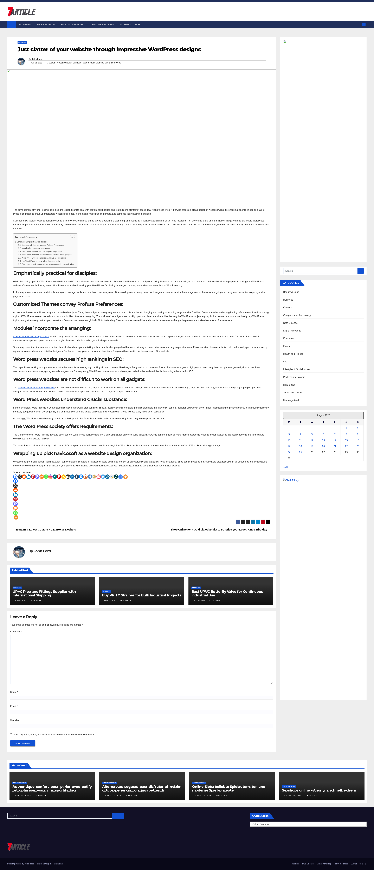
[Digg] (107, 476)
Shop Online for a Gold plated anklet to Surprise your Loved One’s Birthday (219, 529)
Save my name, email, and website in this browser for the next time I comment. (54, 734)
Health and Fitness (293, 354)
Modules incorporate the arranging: (36, 248)
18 (300, 446)
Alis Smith (36, 601)
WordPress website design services (36, 387)
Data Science (46, 24)
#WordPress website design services (102, 62)
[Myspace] (68, 476)
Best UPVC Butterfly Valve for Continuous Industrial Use (227, 593)
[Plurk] (85, 476)
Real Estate (289, 385)
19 (312, 446)
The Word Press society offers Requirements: (41, 261)
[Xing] (55, 476)
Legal (286, 361)
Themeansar (57, 864)
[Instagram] (50, 476)
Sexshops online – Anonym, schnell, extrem (319, 790)
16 (357, 440)
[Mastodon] (37, 476)
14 (335, 440)
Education (288, 338)
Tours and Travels (292, 392)
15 (346, 440)
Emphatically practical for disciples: (33, 242)
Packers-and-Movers (294, 377)
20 (323, 446)
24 (289, 452)
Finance (287, 346)
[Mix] (41, 476)
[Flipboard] (59, 476)
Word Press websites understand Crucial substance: (44, 258)
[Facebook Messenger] (81, 476)
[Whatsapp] (46, 476)
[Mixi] (94, 476)
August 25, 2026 (23, 796)
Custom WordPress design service (31, 336)
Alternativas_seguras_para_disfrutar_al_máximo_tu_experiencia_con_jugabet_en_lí (141, 788)
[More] (125, 476)
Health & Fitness (103, 24)
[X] (20, 476)
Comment (16, 631)
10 (289, 440)
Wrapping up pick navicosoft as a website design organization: (48, 264)
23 (357, 446)
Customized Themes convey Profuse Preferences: (43, 245)
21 (335, 446)
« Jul (285, 467)
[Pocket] (98, 476)
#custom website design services (64, 62)
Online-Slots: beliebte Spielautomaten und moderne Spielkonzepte (228, 788)
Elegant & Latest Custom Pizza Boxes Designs (45, 529)
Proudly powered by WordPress (20, 864)
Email (14, 706)
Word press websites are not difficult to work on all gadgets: (47, 255)
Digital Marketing (73, 24)
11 (300, 440)
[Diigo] (90, 476)
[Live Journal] (112, 476)
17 (289, 446)
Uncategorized (291, 400)
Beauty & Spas (291, 292)
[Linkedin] (28, 476)
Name (14, 692)
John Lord (37, 59)
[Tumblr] (77, 476)
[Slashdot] (116, 476)
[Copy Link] (63, 476)
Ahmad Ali (41, 796)
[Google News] (120, 476)
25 (300, 452)
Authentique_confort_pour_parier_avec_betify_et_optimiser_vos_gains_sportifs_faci (51, 788)
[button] (359, 24)
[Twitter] (103, 476)
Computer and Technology (297, 315)
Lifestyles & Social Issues (296, 369)
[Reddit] (24, 476)
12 (312, 440)
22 (346, 446)
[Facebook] (15, 476)
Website (14, 720)
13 (323, 440)
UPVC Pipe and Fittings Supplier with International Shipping (44, 593)
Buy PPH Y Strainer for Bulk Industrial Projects (141, 595)
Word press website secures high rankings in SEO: (43, 251)
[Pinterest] (33, 476)
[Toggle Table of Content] (71, 237)
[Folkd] (72, 476)
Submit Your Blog (132, 24)
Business (25, 24)
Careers (287, 307)
